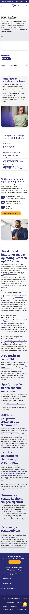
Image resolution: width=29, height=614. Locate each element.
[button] (25, 604)
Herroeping (20, 602)
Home (3, 11)
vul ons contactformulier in (16, 547)
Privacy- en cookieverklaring (10, 606)
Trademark (23, 606)
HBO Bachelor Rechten (10, 274)
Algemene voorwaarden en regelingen (18, 598)
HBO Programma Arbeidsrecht (15, 404)
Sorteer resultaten (3, 66)
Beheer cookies (10, 602)
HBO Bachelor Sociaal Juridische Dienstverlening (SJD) (12, 298)
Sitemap (3, 598)
